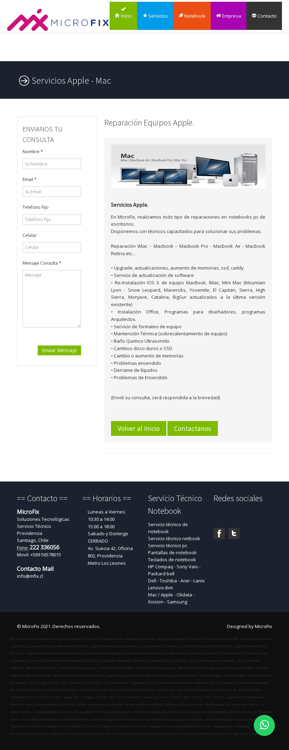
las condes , (116, 704)
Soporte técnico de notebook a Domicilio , (59, 719)
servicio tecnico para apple (156, 668)
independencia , (46, 712)
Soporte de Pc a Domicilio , (29, 726)
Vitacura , (171, 704)
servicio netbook (38, 675)
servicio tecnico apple (193, 689)
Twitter (234, 533)
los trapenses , (237, 704)
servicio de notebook (253, 682)
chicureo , (197, 704)
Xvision (218, 697)
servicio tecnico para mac (78, 668)
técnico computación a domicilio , (159, 712)
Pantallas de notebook (172, 552)
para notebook (249, 689)
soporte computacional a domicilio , (117, 719)
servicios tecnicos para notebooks (171, 675)
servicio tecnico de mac (116, 668)
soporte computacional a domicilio (116, 646)
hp (30, 682)
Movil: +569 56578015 (39, 554)
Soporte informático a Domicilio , (124, 726)
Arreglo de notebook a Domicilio (76, 638)
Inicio (126, 16)
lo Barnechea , (136, 704)
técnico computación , (117, 712)
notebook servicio (23, 697)
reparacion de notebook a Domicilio (129, 638)
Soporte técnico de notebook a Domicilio (58, 646)
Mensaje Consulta (42, 263)
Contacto (267, 16)
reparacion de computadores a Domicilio (57, 653)
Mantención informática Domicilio (195, 653)
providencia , (97, 704)
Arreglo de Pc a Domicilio (168, 660)
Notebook (194, 16)
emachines (119, 682)
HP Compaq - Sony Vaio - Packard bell (174, 570)
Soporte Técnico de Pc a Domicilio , (73, 726)
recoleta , (26, 712)
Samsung (150, 697)
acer (105, 682)
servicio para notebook (27, 689)
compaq (40, 682)
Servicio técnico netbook (174, 538)
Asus (121, 697)
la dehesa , (155, 704)
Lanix (163, 697)
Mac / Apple (63, 697)
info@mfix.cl (30, 576)
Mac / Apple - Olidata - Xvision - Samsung (171, 598)
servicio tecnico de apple (196, 668)
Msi (207, 697)
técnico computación (222, 638)
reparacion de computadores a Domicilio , (180, 726)
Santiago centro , (87, 712)
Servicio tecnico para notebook (211, 660)
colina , (184, 704)
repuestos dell (234, 675)
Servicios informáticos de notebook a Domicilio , (141, 733)
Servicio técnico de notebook (168, 528)
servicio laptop (210, 675)
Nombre (33, 152)
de (234, 689)
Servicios (157, 16)
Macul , (254, 704)
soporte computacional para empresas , (235, 719)
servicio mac (165, 689)
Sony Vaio (45, 697)
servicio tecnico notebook (171, 682)
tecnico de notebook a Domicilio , (50, 704)
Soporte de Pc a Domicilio (163, 646)
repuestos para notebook (235, 668)
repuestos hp (140, 682)
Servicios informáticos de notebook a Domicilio (62, 660)
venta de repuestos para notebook (79, 675)
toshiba (74, 682)
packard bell (91, 682)
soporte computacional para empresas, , (174, 719)
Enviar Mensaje (59, 350)
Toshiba (101, 697)
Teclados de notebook (172, 559)
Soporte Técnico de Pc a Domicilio (208, 646)
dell (64, 682)
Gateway (134, 697)
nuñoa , (81, 704)
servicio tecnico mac (41, 668)
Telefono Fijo (36, 207)
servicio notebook (222, 682)
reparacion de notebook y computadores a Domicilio (128, 653)
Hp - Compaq (83, 697)
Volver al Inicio (139, 428)
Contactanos (192, 428)
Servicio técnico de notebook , (206, 712)
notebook (199, 682)
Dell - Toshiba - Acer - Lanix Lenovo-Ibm (176, 584)
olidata (54, 682)
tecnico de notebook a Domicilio (180, 638)
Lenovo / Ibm (179, 697)
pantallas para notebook (125, 675)
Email (30, 179)
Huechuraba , (215, 704)
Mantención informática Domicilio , (78, 733)
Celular (30, 235)
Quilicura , (66, 712)
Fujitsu (197, 697)
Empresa (231, 16)
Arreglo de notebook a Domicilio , (203, 733)
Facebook (219, 533)
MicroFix (263, 626)
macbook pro (221, 689)
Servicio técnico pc (167, 545)
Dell (112, 697)
